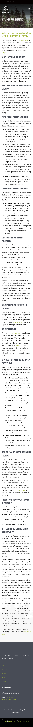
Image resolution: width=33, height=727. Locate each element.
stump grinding (19, 490)
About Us (4, 669)
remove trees (23, 40)
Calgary (4, 53)
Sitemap (10, 721)
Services (4, 673)
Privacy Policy (17, 721)
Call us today (17, 322)
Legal (5, 721)
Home (3, 665)
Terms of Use (25, 721)
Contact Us (5, 681)
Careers (4, 677)
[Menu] (29, 9)
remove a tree (15, 333)
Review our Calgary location (9, 699)
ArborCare (19, 345)
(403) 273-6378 (9, 697)
